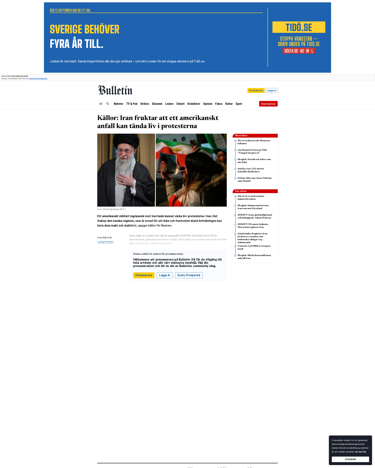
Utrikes (144, 103)
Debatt (181, 103)
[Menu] (100, 103)
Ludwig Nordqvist (105, 241)
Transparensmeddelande (38, 79)
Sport (239, 103)
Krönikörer (194, 103)
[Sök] (107, 103)
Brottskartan (268, 103)
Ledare (169, 103)
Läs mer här (360, 451)
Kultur (229, 103)
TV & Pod (131, 103)
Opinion (207, 103)
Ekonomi (157, 103)
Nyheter (118, 103)
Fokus (219, 103)
